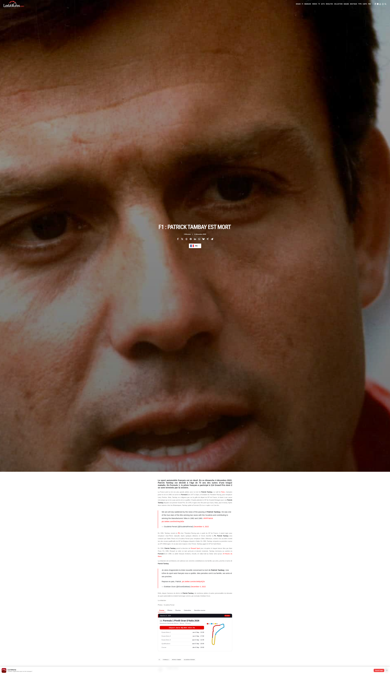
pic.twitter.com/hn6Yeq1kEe (173, 521)
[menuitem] (298, 4)
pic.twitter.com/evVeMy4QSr (193, 582)
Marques (307, 4)
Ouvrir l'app (379, 670)
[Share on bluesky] (203, 239)
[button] (375, 4)
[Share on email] (212, 239)
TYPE (360, 4)
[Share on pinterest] (191, 239)
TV (319, 4)
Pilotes (169, 610)
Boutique (353, 4)
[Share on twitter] (182, 239)
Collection (338, 4)
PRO (369, 4)
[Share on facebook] (178, 239)
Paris (223, 492)
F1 (302, 4)
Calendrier (187, 610)
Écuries (178, 610)
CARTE (365, 4)
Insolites (329, 4)
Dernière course (199, 610)
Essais (298, 4)
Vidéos (314, 4)
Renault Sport (195, 548)
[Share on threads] (186, 239)
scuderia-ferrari (189, 659)
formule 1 (166, 659)
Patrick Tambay (176, 659)
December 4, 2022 (201, 527)
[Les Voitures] (14, 4)
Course (161, 610)
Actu (323, 4)
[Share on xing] (208, 239)
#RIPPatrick (208, 518)
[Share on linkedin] (195, 239)
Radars (346, 4)
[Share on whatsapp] (199, 239)
